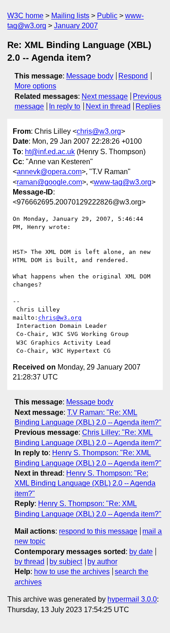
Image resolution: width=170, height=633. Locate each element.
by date (141, 551)
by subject (65, 561)
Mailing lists (70, 15)
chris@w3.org (99, 131)
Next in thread (108, 106)
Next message (105, 96)
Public (107, 15)
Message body (89, 76)
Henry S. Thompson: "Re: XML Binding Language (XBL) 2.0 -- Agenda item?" (85, 483)
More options (35, 86)
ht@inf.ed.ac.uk (50, 152)
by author (102, 561)
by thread (29, 561)
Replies (148, 106)
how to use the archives (72, 571)
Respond (133, 76)
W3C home (25, 15)
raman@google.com (49, 182)
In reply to (64, 106)
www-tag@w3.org (122, 182)
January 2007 (76, 25)
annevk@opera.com (49, 171)
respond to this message (98, 531)
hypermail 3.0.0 (132, 599)
